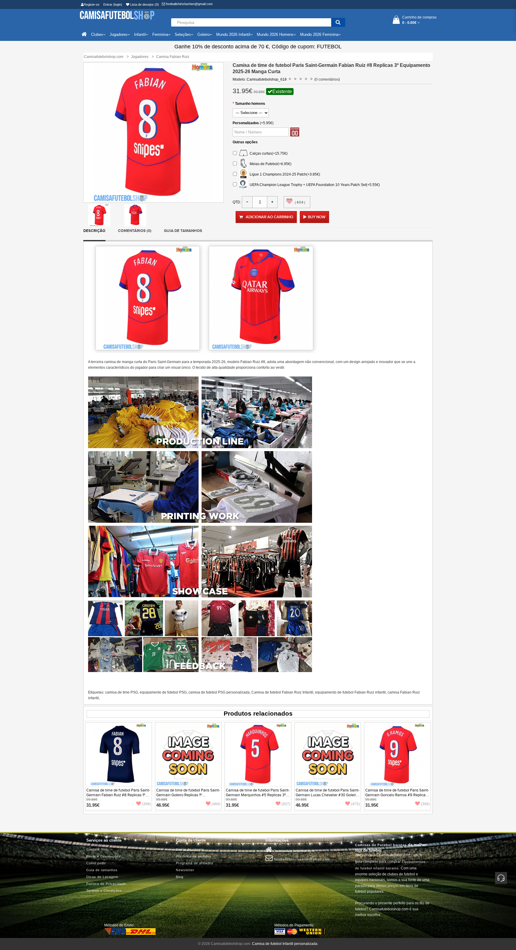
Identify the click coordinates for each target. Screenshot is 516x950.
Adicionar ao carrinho (269, 217)
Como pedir (96, 863)
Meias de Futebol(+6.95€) (269, 164)
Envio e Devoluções (103, 856)
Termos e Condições (104, 890)
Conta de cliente (190, 849)
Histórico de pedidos (193, 856)
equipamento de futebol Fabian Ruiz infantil (350, 692)
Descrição (94, 230)
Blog (179, 877)
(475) (355, 804)
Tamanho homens (250, 104)
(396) (425, 804)
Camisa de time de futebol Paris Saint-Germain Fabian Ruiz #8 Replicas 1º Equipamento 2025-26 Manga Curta (118, 795)
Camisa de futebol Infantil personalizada (284, 944)
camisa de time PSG (121, 692)
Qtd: (237, 202)
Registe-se (91, 4)
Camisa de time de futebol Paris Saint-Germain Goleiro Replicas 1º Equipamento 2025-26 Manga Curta (188, 795)
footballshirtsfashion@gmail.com (189, 4)
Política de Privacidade (106, 884)
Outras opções (245, 142)
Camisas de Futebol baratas (381, 845)
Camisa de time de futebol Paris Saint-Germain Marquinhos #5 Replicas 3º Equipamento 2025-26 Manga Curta (258, 795)
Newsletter (185, 870)
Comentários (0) (134, 230)
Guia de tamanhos (183, 230)
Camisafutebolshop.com (293, 851)
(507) (286, 804)
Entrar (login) (112, 4)
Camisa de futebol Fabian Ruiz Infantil (282, 692)
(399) (146, 804)
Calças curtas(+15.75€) (268, 153)
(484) (216, 804)
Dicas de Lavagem (102, 877)
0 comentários (327, 79)
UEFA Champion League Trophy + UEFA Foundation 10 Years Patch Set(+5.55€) (314, 184)
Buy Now (316, 217)
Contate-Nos (97, 849)
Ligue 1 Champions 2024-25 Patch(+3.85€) (284, 174)
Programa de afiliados (195, 863)
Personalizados (246, 123)
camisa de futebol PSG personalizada (219, 692)
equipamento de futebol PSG (163, 692)
